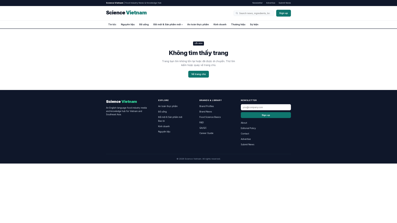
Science (126, 13)
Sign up (283, 13)
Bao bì (161, 121)
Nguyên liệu (128, 24)
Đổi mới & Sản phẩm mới (167, 24)
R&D (201, 122)
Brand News (205, 111)
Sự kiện (254, 24)
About (244, 122)
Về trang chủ (198, 74)
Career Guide (206, 133)
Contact (245, 133)
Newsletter (257, 3)
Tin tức (112, 24)
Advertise (270, 3)
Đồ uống (144, 24)
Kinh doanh (220, 24)
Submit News (285, 3)
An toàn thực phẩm (198, 24)
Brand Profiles (206, 106)
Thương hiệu (238, 24)
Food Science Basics (210, 117)
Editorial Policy (248, 128)
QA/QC (203, 128)
